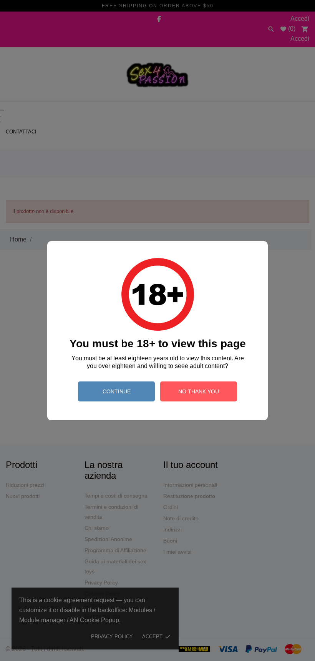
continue (117, 391)
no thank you (198, 391)
